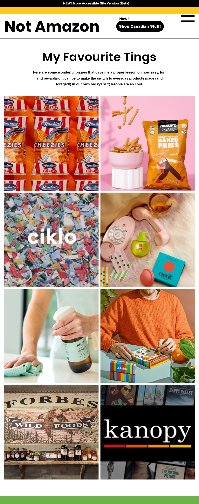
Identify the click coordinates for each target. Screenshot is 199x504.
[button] (188, 18)
